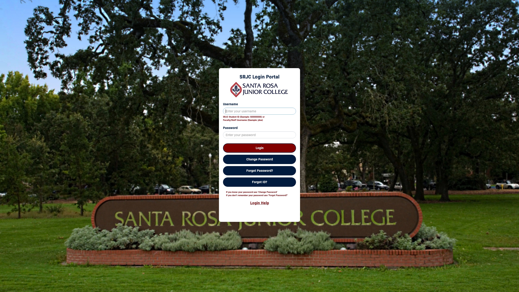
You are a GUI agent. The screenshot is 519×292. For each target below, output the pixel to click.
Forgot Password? (259, 171)
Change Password (259, 159)
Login (260, 148)
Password (230, 128)
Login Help (259, 202)
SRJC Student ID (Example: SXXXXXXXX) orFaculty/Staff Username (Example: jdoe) (244, 118)
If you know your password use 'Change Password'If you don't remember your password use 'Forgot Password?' (257, 194)
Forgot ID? (259, 182)
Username (230, 104)
